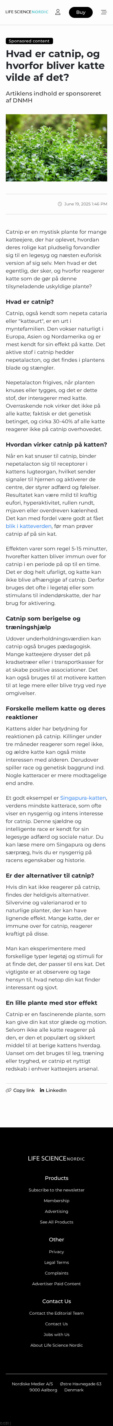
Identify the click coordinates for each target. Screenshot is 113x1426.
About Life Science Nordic (56, 1345)
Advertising (56, 1211)
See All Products (56, 1222)
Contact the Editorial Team (56, 1313)
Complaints (56, 1273)
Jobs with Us (57, 1334)
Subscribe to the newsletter (57, 1190)
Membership (56, 1200)
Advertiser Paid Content (56, 1283)
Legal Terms (56, 1262)
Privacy (56, 1251)
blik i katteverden (29, 526)
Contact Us (56, 1323)
